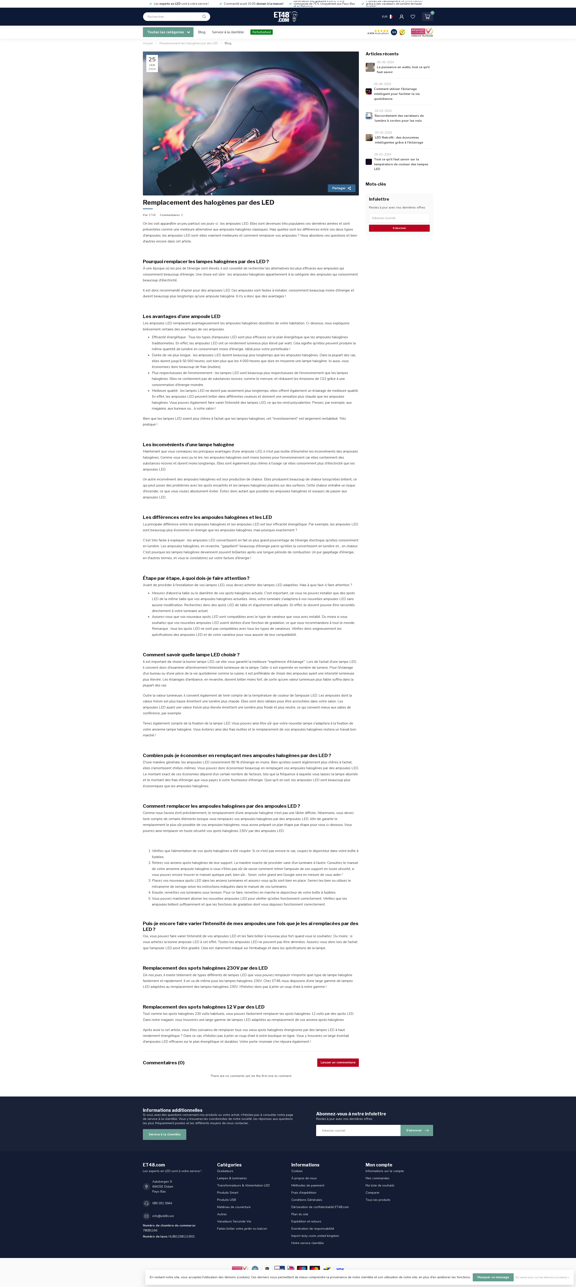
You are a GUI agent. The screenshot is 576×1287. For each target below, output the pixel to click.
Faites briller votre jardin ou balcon (242, 1228)
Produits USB (226, 1200)
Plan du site (299, 1214)
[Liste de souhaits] (413, 16)
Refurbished (261, 32)
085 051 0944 (162, 1203)
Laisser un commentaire (338, 1063)
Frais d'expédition (303, 1193)
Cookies (297, 1171)
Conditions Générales (306, 1200)
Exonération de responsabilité (312, 1228)
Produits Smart (227, 1193)
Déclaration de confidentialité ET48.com (320, 1207)
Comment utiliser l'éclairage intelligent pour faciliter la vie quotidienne (397, 94)
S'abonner (399, 228)
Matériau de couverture (234, 1207)
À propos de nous (304, 1178)
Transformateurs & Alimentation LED (243, 1185)
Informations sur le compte (385, 1171)
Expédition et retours (306, 1221)
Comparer (373, 1193)
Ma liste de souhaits (380, 1185)
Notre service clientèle (307, 1243)
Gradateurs (225, 1171)
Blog (201, 32)
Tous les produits (378, 1200)
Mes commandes (377, 1178)
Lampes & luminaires (232, 1178)
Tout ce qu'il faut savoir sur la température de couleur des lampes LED (401, 164)
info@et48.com (163, 1216)
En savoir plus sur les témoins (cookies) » (542, 1277)
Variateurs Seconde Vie (234, 1221)
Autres (222, 1214)
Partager (339, 188)
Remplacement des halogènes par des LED (189, 43)
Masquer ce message (493, 1277)
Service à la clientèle (228, 32)
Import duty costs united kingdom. (315, 1236)
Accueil (148, 43)
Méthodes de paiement (307, 1185)
